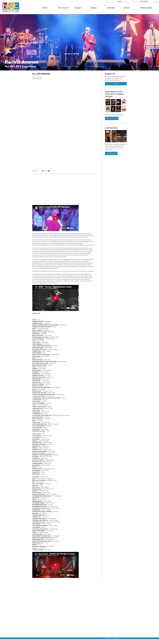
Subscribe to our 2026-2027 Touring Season (114, 94)
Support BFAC (111, 128)
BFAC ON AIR (63, 8)
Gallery (77, 8)
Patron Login (146, 8)
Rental (94, 8)
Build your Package (111, 118)
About (127, 8)
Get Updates (144, 1)
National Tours (37, 78)
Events (45, 8)
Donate (119, 1)
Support (111, 8)
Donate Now (111, 153)
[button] (43, 171)
